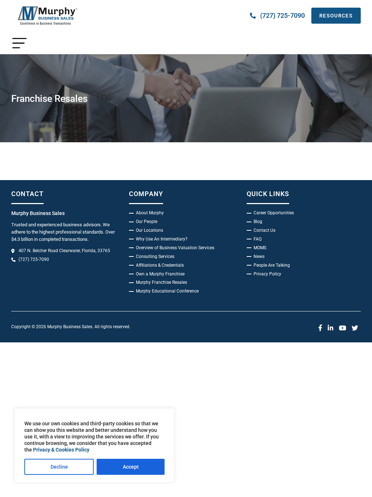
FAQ (258, 239)
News (259, 256)
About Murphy (150, 212)
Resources (336, 16)
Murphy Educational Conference (167, 291)
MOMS (260, 247)
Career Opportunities (274, 212)
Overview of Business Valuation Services (175, 247)
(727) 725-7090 (282, 15)
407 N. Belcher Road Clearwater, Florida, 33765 (64, 250)
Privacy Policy (267, 274)
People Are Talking (272, 265)
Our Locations (149, 230)
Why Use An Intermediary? (161, 239)
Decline (59, 467)
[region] (94, 445)
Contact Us (264, 230)
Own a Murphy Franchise (160, 274)
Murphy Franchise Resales (161, 282)
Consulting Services (155, 256)
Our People (146, 221)
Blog (258, 221)
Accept (131, 467)
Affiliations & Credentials (160, 265)
